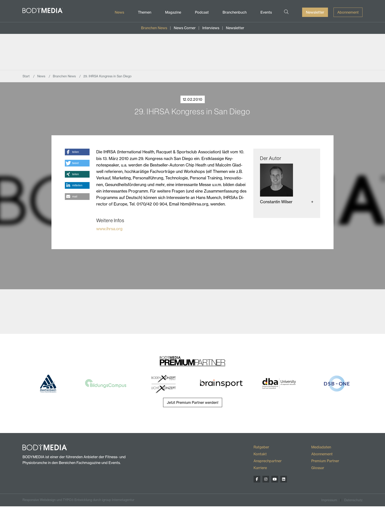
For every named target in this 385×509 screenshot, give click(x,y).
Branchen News (154, 28)
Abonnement (348, 12)
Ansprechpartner (268, 461)
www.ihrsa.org (109, 228)
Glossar (317, 468)
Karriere (260, 468)
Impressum (329, 500)
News (119, 12)
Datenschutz (353, 500)
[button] (77, 152)
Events (266, 12)
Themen (144, 12)
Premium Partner (325, 461)
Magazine (173, 12)
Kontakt (260, 454)
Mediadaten (321, 447)
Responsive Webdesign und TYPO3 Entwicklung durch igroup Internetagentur (78, 500)
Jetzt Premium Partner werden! (192, 402)
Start (27, 76)
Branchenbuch (235, 12)
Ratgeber (261, 447)
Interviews (210, 28)
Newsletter (315, 12)
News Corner (185, 28)
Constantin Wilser (276, 201)
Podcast (202, 12)
